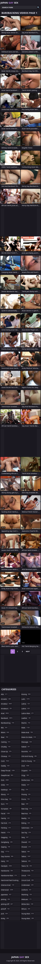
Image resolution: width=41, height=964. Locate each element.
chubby (5, 747)
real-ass (26, 813)
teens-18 (26, 866)
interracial (7, 890)
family (5, 818)
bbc (4, 727)
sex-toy (26, 832)
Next (28, 651)
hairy (5, 861)
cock (5, 761)
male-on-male (28, 737)
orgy (25, 775)
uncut (25, 875)
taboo (25, 852)
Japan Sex (9, 2)
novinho (26, 751)
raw (24, 804)
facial (5, 813)
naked (25, 747)
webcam (26, 899)
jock (4, 914)
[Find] (38, 7)
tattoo (26, 856)
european (6, 809)
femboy (6, 828)
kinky (5, 918)
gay (5, 852)
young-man (27, 914)
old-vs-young (28, 761)
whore (25, 909)
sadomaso (27, 828)
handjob (6, 866)
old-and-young (29, 756)
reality (25, 818)
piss (24, 790)
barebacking (7, 723)
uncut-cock (27, 880)
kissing (25, 694)
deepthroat (7, 775)
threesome (27, 871)
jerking (5, 899)
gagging (6, 837)
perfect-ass (27, 780)
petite (25, 785)
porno (25, 799)
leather (26, 718)
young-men (27, 918)
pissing (25, 794)
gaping (5, 847)
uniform (26, 890)
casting (5, 742)
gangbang (6, 842)
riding (25, 823)
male (25, 727)
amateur (6, 704)
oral (25, 766)
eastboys (6, 790)
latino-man (27, 713)
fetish (5, 832)
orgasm (26, 770)
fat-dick (6, 823)
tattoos (26, 861)
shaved (26, 842)
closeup (6, 756)
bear (4, 737)
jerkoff (5, 909)
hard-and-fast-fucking (9, 880)
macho (25, 723)
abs (4, 694)
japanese (6, 894)
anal (5, 713)
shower (26, 847)
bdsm (5, 732)
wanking (26, 894)
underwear (27, 885)
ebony (5, 794)
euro (4, 804)
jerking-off (7, 904)
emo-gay (6, 799)
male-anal (27, 732)
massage (26, 742)
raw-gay (26, 809)
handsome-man (9, 875)
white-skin (27, 904)
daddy (5, 766)
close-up (6, 751)
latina (25, 704)
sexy (25, 837)
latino (25, 708)
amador (6, 699)
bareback (6, 718)
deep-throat (8, 770)
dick (5, 780)
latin (25, 699)
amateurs (6, 708)
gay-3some (7, 856)
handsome (7, 871)
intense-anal (7, 885)
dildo (5, 785)
